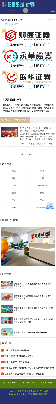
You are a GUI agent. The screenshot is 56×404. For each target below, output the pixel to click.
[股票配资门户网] (18, 4)
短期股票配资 (42, 207)
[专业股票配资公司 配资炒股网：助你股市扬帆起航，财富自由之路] (7, 320)
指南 (14, 192)
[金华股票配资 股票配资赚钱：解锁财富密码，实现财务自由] (7, 297)
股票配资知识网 (33, 394)
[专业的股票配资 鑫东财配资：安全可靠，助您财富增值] (7, 309)
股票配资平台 (28, 382)
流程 (14, 207)
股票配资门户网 (9, 382)
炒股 (42, 192)
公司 (42, 170)
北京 (42, 178)
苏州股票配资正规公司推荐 (16, 361)
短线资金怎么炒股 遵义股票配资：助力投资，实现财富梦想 (37, 129)
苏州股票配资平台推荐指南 (16, 350)
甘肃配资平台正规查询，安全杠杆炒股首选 (24, 373)
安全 (42, 200)
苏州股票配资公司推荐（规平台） (20, 356)
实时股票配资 (46, 382)
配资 (14, 170)
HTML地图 (43, 391)
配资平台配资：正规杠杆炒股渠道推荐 (30, 332)
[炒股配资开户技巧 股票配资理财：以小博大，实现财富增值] (7, 285)
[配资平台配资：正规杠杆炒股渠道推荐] (7, 332)
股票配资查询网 (42, 185)
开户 (14, 200)
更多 (50, 20)
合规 (14, 185)
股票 (14, 178)
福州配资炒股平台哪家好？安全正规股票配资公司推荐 (29, 367)
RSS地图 (34, 391)
